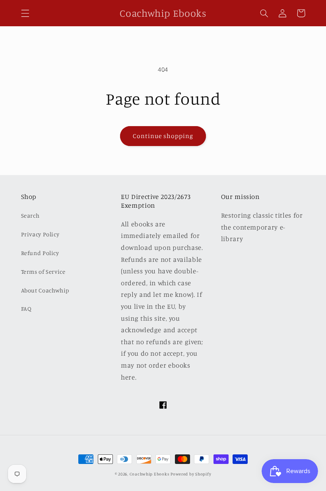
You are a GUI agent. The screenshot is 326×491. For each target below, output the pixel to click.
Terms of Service (43, 271)
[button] (25, 13)
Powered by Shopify (191, 474)
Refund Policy (40, 252)
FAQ (26, 308)
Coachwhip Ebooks (149, 474)
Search (30, 215)
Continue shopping (163, 136)
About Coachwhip (45, 290)
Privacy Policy (40, 234)
